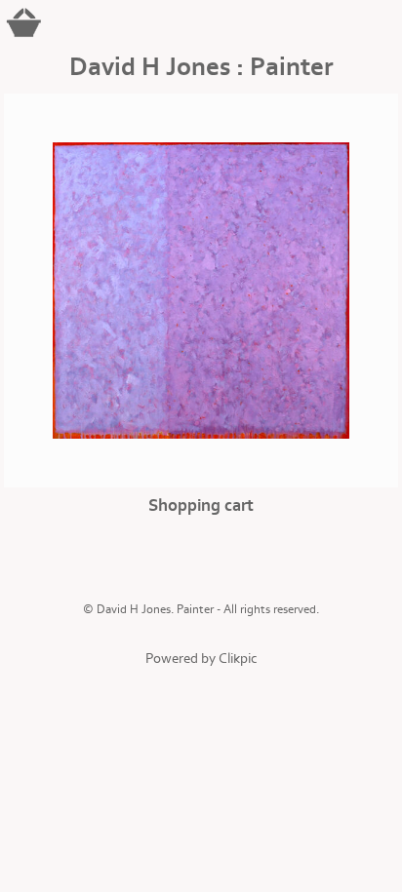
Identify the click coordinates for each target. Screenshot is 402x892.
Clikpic (238, 658)
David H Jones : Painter (201, 67)
